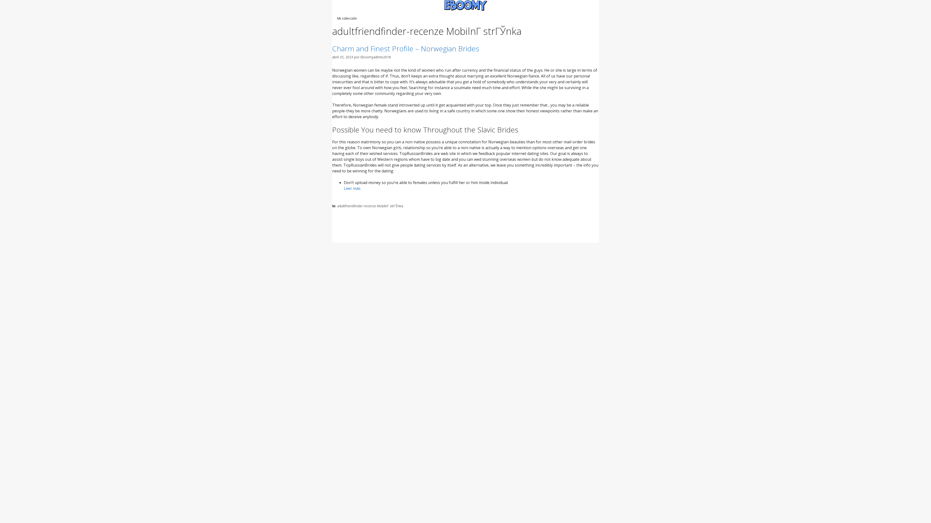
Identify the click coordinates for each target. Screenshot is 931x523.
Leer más (352, 188)
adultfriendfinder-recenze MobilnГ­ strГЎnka (370, 206)
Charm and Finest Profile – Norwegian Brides (405, 49)
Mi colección (347, 18)
